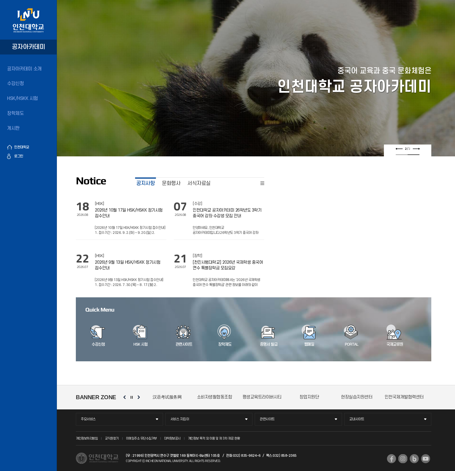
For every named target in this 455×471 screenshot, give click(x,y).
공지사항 (145, 183)
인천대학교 (21, 147)
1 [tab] (402, 154)
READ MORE (262, 183)
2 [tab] (413, 154)
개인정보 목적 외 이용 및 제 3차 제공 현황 (214, 438)
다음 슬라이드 (416, 149)
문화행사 (171, 183)
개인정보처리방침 (87, 438)
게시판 (13, 128)
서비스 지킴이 (179, 419)
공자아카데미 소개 (24, 69)
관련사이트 (267, 419)
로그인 (18, 156)
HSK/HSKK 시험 (22, 98)
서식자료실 (199, 183)
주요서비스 (88, 419)
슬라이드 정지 (131, 397)
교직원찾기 (112, 438)
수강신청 (15, 83)
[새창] (391, 458)
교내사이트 (356, 419)
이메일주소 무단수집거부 (141, 438)
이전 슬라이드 (399, 149)
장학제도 (15, 113)
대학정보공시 (172, 438)
